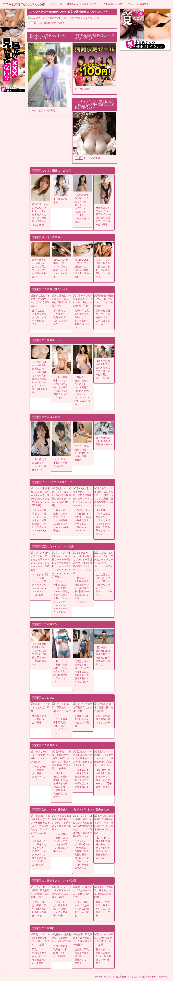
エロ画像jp (47, 928)
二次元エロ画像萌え (139, 4)
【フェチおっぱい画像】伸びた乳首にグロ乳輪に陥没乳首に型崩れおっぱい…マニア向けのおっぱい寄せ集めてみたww (82, 854)
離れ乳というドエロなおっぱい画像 (39, 719)
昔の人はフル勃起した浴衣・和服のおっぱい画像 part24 (82, 453)
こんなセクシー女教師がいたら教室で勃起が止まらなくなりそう (69, 11)
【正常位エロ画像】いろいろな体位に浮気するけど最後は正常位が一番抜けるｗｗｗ (39, 654)
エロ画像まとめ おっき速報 (59, 880)
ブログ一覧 (56, 4)
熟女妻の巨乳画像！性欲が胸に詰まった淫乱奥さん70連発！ (82, 956)
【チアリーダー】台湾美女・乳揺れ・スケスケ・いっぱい (39, 773)
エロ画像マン (49, 624)
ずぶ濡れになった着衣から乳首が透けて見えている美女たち (60, 317)
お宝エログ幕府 (47, 110)
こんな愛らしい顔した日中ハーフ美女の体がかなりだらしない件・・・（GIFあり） (104, 584)
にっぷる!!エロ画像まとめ (56, 482)
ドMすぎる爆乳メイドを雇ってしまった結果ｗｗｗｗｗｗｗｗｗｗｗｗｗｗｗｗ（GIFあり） (40, 584)
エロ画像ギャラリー (53, 340)
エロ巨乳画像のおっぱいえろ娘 (24, 4)
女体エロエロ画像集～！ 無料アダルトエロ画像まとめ (75, 809)
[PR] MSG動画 (82, 88)
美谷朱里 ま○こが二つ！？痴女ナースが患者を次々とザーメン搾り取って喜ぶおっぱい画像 (40, 214)
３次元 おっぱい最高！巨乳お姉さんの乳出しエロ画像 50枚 (39, 909)
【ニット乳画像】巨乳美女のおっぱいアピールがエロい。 (60, 726)
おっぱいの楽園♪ (93, 158)
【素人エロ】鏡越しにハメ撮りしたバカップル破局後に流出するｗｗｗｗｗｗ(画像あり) (60, 520)
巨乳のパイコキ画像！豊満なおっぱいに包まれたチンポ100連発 (39, 956)
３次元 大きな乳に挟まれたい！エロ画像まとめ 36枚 (103, 909)
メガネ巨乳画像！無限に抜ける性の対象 (103, 719)
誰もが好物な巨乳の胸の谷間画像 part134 (104, 441)
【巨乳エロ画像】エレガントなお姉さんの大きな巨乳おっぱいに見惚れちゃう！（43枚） (60, 387)
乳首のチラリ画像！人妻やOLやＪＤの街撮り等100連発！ (103, 956)
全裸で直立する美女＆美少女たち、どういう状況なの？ (39, 317)
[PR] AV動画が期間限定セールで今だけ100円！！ (94, 37)
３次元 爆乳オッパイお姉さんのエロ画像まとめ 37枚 (82, 909)
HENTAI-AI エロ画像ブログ (81, 4)
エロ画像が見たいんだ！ (52, 22)
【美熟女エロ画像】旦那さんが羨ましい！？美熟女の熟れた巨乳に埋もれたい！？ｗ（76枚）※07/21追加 (82, 391)
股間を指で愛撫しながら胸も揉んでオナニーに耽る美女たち (103, 317)
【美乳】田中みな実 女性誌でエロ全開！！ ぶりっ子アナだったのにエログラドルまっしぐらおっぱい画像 (82, 208)
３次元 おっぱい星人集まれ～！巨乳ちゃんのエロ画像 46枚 (60, 909)
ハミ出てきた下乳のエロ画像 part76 (60, 462)
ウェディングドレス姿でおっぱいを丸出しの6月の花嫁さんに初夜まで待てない (94, 104)
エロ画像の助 (49, 745)
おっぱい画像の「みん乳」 (57, 170)
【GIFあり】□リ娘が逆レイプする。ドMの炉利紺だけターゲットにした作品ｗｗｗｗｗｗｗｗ (83, 520)
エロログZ (47, 697)
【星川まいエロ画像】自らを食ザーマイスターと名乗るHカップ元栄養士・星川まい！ (104, 780)
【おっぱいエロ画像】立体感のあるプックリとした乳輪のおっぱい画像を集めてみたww (103, 847)
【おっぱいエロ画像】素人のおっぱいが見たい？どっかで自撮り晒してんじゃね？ (60, 671)
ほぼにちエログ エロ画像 (57, 546)
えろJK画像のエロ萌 (111, 4)
